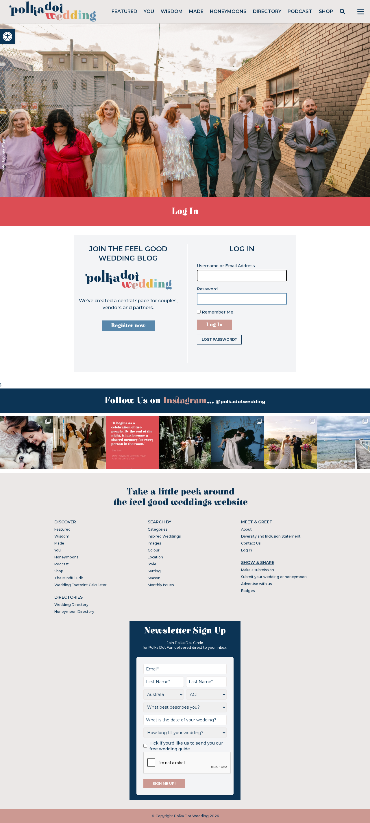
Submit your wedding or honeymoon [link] (274, 577)
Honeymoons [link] (228, 11)
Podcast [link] (300, 11)
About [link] (246, 529)
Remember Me (217, 312)
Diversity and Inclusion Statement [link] (271, 536)
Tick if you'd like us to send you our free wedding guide (186, 745)
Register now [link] (128, 325)
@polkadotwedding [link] (240, 401)
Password (207, 289)
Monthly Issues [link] (161, 585)
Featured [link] (124, 11)
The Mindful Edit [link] (68, 578)
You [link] (149, 11)
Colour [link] (154, 550)
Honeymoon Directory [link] (74, 611)
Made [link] (196, 11)
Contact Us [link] (250, 543)
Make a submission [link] (257, 570)
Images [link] (154, 543)
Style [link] (152, 564)
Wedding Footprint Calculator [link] (80, 585)
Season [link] (154, 578)
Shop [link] (326, 11)
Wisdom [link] (172, 11)
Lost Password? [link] (219, 339)
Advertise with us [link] (256, 584)
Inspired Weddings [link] (164, 536)
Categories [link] (157, 529)
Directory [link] (267, 11)
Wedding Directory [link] (71, 604)
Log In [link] (246, 550)
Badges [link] (248, 591)
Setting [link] (154, 571)
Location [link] (155, 557)
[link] (7, 36)
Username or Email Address (226, 265)
